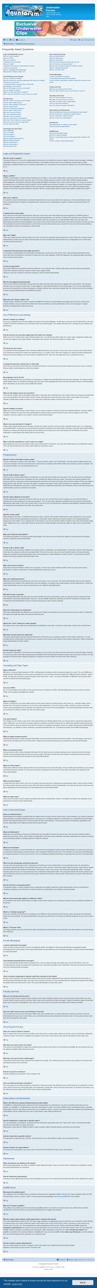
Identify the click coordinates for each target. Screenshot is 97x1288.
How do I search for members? (58, 103)
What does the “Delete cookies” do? (14, 71)
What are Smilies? (8, 134)
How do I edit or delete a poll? (12, 110)
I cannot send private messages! (59, 76)
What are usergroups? (56, 60)
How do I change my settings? (12, 78)
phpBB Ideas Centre (10, 1210)
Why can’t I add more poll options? (13, 108)
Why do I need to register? (11, 56)
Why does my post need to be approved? (16, 122)
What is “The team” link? (56, 70)
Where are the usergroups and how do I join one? (64, 62)
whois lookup (54, 1223)
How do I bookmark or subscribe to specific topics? (65, 114)
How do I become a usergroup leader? (61, 64)
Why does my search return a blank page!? (62, 101)
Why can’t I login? (8, 64)
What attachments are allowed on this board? (63, 124)
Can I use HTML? (8, 132)
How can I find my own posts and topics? (62, 105)
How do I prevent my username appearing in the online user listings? (24, 80)
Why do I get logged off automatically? (14, 70)
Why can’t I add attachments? (12, 114)
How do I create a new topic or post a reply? (16, 100)
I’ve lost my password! (10, 68)
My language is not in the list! (12, 86)
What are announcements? (11, 140)
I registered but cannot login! (12, 62)
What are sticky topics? (10, 142)
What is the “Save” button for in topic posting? (17, 120)
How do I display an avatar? (11, 90)
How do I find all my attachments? (59, 126)
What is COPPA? (8, 58)
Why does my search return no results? (61, 99)
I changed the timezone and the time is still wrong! (18, 84)
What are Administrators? (57, 56)
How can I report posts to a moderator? (15, 118)
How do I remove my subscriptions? (60, 118)
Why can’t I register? (9, 60)
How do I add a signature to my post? (14, 104)
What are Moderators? (56, 58)
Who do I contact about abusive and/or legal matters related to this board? (69, 138)
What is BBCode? (8, 130)
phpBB (31, 384)
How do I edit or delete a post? (12, 102)
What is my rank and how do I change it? (15, 92)
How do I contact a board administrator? (61, 141)
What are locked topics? (10, 144)
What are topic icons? (10, 146)
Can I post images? (9, 136)
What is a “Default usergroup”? (58, 68)
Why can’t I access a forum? (12, 112)
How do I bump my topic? (11, 124)
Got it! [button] (83, 1283)
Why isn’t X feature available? (58, 135)
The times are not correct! (11, 82)
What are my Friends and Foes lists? (60, 89)
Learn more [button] (17, 1284)
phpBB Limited (60, 1194)
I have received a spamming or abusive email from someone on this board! (70, 81)
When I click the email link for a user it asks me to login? (20, 94)
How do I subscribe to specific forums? (61, 116)
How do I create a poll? (10, 106)
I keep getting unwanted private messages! (62, 78)
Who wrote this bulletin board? (58, 133)
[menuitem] (5, 39)
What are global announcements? (13, 138)
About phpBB (62, 1196)
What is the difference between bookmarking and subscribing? (68, 112)
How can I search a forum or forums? (60, 97)
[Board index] (24, 10)
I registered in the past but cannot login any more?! (18, 66)
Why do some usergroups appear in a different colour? (66, 66)
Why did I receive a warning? (12, 116)
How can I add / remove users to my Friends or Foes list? (67, 91)
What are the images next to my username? (16, 88)
